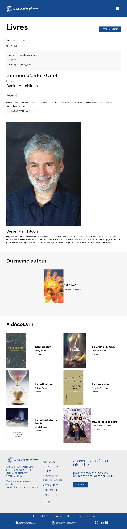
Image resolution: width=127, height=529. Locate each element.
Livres (47, 471)
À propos (49, 461)
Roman (35, 55)
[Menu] (117, 8)
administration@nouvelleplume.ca (22, 487)
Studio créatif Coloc (87, 516)
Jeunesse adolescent (23, 55)
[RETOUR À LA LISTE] (110, 31)
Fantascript (51, 490)
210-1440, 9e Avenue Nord (18, 470)
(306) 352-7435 (24, 481)
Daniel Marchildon (22, 86)
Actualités (51, 485)
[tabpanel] (63, 287)
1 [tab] (63, 307)
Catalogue (50, 466)
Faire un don (51, 495)
